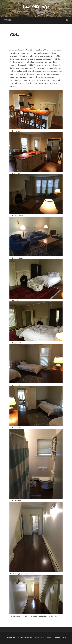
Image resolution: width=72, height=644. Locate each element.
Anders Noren (60, 637)
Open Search (66, 20)
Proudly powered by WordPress (19, 637)
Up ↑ (36, 639)
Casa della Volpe (36, 6)
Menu (8, 20)
